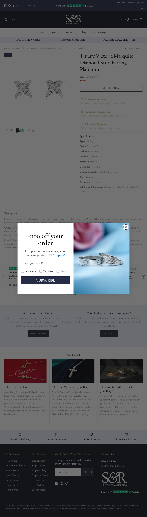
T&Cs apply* (57, 255)
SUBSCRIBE (45, 280)
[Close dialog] (125, 227)
